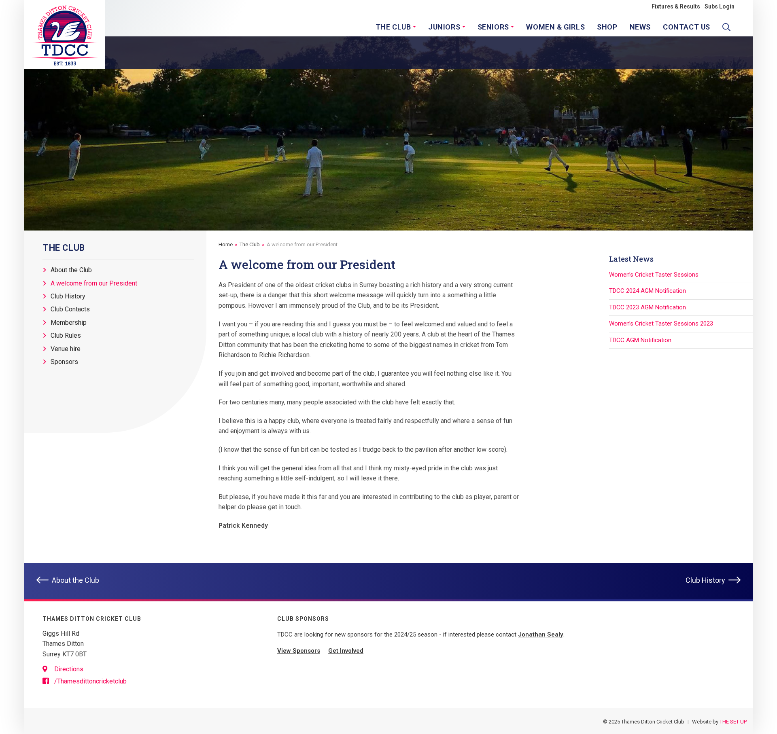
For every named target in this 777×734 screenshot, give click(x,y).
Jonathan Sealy (540, 634)
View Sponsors (298, 650)
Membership (69, 322)
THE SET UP (733, 722)
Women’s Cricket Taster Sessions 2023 (661, 323)
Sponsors (64, 362)
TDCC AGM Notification (640, 340)
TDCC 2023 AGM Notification (647, 307)
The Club (250, 244)
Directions (68, 669)
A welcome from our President (94, 283)
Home (226, 244)
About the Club (71, 270)
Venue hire (66, 349)
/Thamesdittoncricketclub (90, 681)
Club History (68, 296)
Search (728, 29)
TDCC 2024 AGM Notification (647, 290)
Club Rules (66, 335)
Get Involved (345, 650)
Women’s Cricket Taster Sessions (653, 274)
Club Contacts (70, 309)
